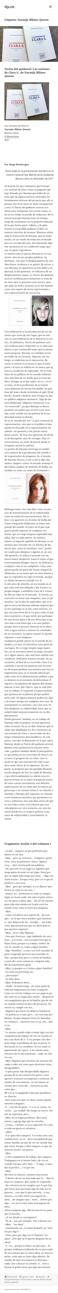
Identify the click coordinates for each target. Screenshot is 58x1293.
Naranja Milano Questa (42, 1279)
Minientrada (12, 1277)
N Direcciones (26, 1279)
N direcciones (11, 136)
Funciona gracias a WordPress (17, 1289)
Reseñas (41, 1277)
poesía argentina (11, 1282)
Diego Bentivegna (11, 1279)
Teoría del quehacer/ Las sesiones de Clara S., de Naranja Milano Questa (27, 72)
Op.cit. (9, 6)
